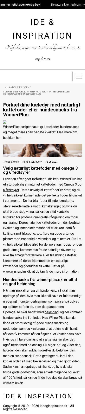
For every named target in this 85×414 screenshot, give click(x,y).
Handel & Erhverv (18, 87)
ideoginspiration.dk (53, 406)
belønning (52, 312)
